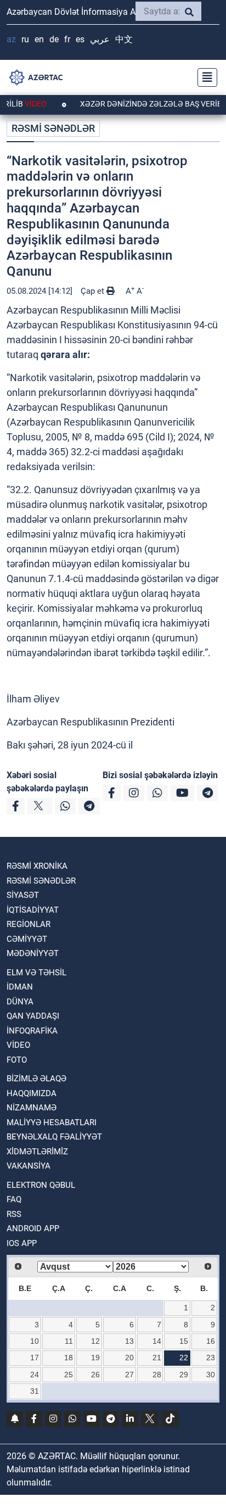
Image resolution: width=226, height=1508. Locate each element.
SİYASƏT (23, 895)
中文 (124, 39)
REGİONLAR (28, 924)
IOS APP (22, 1243)
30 (210, 1374)
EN (39, 39)
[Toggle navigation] (204, 77)
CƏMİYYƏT (27, 939)
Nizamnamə (31, 1108)
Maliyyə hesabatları (52, 1122)
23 (210, 1357)
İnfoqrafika (32, 1031)
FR (67, 39)
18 (68, 1357)
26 (95, 1374)
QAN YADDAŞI (33, 1016)
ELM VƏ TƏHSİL (36, 973)
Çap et (93, 291)
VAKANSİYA (28, 1166)
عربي (100, 39)
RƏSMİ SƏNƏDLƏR (53, 128)
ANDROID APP (33, 1228)
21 (156, 1357)
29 (183, 1374)
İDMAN (20, 987)
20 (129, 1357)
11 (69, 1341)
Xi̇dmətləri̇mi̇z (37, 1152)
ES (80, 39)
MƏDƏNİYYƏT (33, 953)
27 (129, 1374)
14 (156, 1341)
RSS (14, 1214)
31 (34, 1391)
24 (34, 1374)
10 (34, 1341)
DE (54, 39)
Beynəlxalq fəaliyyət (54, 1137)
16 (210, 1341)
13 (129, 1341)
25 (68, 1374)
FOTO (17, 1060)
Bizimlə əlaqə (36, 1078)
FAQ (14, 1199)
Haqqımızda (31, 1093)
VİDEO (18, 1045)
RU (25, 39)
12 (95, 1341)
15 (183, 1341)
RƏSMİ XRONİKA (37, 866)
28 (156, 1374)
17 (34, 1357)
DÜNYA (20, 1002)
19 (95, 1357)
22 (183, 1357)
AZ (11, 39)
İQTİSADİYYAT (33, 910)
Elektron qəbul (41, 1185)
